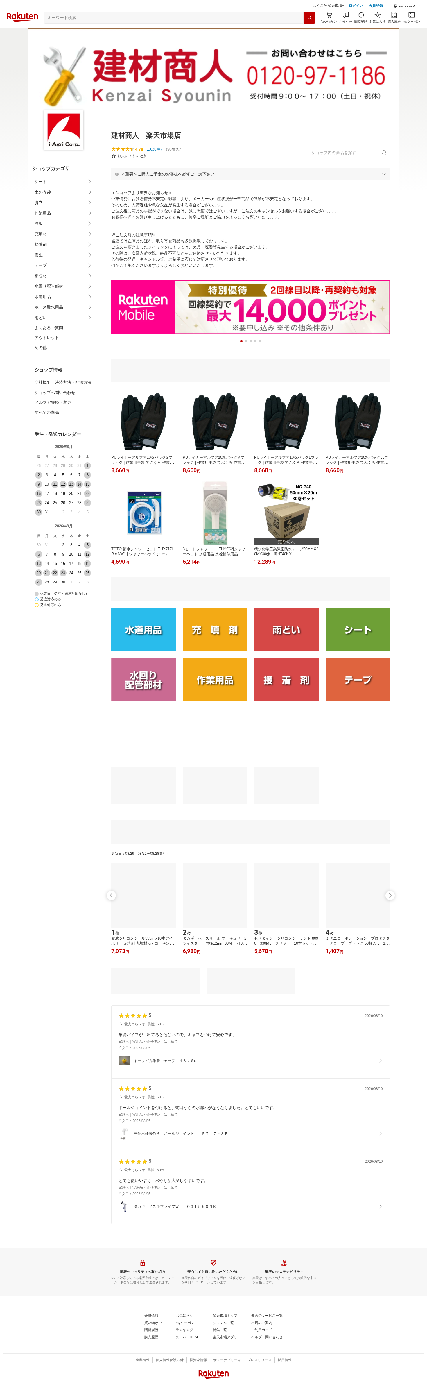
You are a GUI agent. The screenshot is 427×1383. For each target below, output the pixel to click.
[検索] (309, 18)
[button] (406, 5)
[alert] (250, 174)
